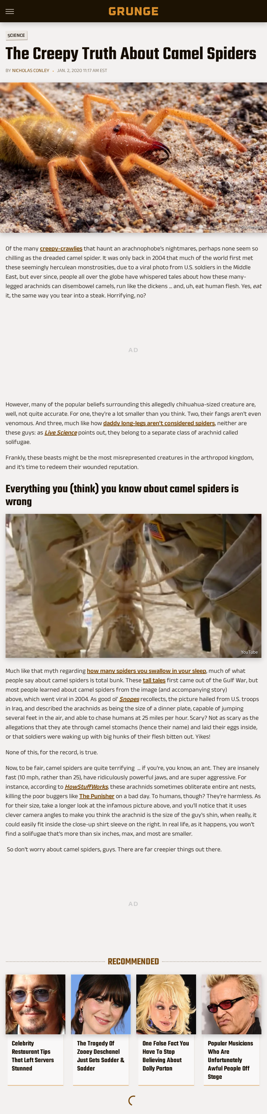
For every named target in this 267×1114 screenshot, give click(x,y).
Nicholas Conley (30, 70)
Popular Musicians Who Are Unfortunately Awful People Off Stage (230, 1060)
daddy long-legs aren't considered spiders (159, 423)
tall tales (154, 680)
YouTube (249, 652)
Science (16, 35)
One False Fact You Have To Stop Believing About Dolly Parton (166, 1056)
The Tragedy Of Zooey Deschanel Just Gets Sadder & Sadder (100, 1056)
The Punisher (96, 796)
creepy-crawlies (61, 248)
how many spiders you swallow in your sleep (146, 670)
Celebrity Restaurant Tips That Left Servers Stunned (33, 1056)
